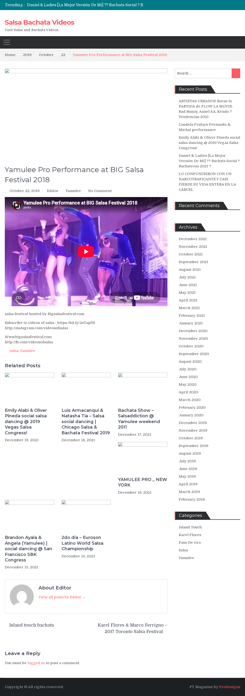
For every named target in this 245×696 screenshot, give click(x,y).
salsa (14, 351)
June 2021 (188, 285)
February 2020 (192, 407)
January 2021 (191, 323)
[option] (86, 5)
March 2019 (189, 492)
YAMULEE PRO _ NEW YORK (142, 482)
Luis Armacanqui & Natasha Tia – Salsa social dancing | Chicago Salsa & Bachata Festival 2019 (85, 422)
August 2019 (190, 453)
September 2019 (193, 446)
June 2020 (188, 377)
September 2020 (194, 354)
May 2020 (187, 384)
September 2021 (193, 262)
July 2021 (187, 277)
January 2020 (191, 415)
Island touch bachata (31, 625)
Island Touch (190, 527)
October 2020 (191, 346)
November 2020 (193, 338)
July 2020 (187, 369)
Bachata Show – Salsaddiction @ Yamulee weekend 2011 (139, 419)
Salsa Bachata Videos (39, 22)
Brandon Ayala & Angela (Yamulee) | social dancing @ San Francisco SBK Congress (28, 549)
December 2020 (193, 331)
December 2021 (193, 239)
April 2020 (188, 392)
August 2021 (190, 269)
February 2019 (192, 499)
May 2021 (187, 292)
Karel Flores (190, 535)
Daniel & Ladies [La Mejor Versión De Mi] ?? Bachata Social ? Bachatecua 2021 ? (101, 5)
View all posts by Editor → (62, 597)
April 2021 (188, 300)
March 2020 (189, 400)
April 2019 (188, 484)
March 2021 (189, 308)
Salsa (183, 550)
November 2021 (193, 246)
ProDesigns (229, 687)
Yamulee (73, 191)
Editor (52, 191)
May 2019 (187, 476)
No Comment (100, 191)
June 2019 (188, 469)
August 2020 (190, 361)
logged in (36, 663)
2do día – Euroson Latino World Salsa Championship (82, 543)
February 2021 (192, 315)
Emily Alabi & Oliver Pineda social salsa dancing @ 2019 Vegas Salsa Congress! (26, 422)
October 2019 (191, 438)
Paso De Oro (190, 542)
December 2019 (193, 423)
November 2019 (193, 430)
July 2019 (187, 461)
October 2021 (191, 254)
